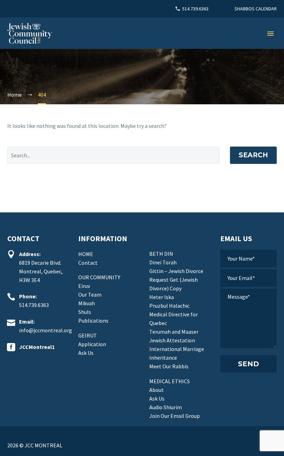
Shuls (84, 311)
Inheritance (163, 357)
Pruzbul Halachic (169, 305)
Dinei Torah (163, 262)
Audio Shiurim (165, 407)
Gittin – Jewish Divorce (176, 271)
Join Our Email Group (174, 415)
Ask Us (86, 352)
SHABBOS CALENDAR (255, 9)
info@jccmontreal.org (45, 330)
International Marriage (176, 348)
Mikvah (86, 303)
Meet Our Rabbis (168, 366)
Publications (93, 320)
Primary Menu (270, 33)
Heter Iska (161, 296)
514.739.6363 (195, 9)
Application (92, 344)
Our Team (89, 294)
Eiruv (84, 285)
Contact (88, 262)
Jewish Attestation (172, 340)
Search (253, 155)
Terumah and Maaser (173, 331)
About (156, 389)
